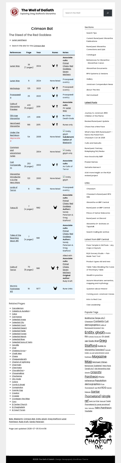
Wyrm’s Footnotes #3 (15, 289)
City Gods (16, 379)
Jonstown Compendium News (99, 84)
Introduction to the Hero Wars (15, 180)
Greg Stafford (54, 419)
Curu (14, 401)
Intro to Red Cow (93, 299)
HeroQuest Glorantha (15, 124)
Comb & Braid (18, 384)
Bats (11, 419)
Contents (98, 321)
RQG (104, 387)
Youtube (88, 411)
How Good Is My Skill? (94, 156)
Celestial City (18, 322)
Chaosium (90, 188)
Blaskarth (67, 142)
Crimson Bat (39, 45)
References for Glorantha (97, 60)
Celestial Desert (19, 328)
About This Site (93, 89)
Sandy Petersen (36, 421)
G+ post (105, 336)
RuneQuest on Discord (96, 218)
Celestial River (18, 339)
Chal (14, 347)
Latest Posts (91, 102)
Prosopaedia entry (68, 81)
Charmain (16, 364)
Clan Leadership (93, 304)
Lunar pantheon (19, 40)
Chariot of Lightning (21, 362)
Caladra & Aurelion (20, 311)
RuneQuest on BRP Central (98, 207)
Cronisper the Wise (21, 398)
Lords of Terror (13, 189)
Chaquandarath (19, 359)
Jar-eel (91, 353)
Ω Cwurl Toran (18, 410)
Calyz (14, 314)
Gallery (89, 79)
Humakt (107, 350)
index (87, 353)
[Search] (108, 13)
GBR (86, 341)
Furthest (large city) (94, 337)
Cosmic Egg (17, 390)
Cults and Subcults (93, 143)
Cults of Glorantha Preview (15, 106)
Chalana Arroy (18, 350)
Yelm (86, 408)
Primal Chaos (66, 64)
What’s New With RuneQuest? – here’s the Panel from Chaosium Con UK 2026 (98, 135)
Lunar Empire (99, 353)
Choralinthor (18, 370)
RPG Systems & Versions (97, 73)
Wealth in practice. (94, 275)
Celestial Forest (19, 333)
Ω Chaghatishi (18, 407)
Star (97, 401)
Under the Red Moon (14, 134)
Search (66, 6)
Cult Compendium (15, 165)
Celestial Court (19, 325)
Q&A (96, 388)
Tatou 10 (14, 207)
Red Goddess (68, 67)
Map (88, 361)
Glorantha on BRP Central (97, 202)
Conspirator (17, 387)
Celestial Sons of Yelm (22, 342)
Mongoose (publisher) (93, 366)
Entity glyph (41, 419)
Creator (15, 393)
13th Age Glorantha (15, 117)
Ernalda (108, 333)
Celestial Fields (19, 331)
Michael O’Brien (100, 362)
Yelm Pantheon (103, 407)
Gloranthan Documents (96, 68)
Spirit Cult (92, 401)
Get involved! (92, 95)
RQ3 (99, 388)
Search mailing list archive (97, 232)
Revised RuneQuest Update (97, 121)
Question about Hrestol (96, 288)
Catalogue (91, 54)
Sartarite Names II (92, 167)
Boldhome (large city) (95, 318)
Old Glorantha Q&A (102, 368)
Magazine (99, 356)
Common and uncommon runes (15, 151)
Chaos (15, 356)
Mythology (15, 88)
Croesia (15, 396)
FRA (86, 336)
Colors (15, 381)
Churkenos (17, 376)
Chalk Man (17, 353)
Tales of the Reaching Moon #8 (15, 238)
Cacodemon (18, 308)
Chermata (17, 367)
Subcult (103, 401)
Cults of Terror (13, 268)
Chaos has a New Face (95, 126)
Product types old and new (98, 261)
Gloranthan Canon (96, 63)
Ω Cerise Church (19, 404)
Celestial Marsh (19, 336)
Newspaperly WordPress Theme (75, 459)
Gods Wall (93, 341)
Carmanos (17, 316)
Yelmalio (91, 408)
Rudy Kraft (24, 421)
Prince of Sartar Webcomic (98, 213)
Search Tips (91, 33)
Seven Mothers (67, 73)
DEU (103, 328)
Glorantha (15, 174)
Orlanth (87, 373)
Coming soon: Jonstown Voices (100, 294)
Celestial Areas (19, 319)
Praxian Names (91, 162)
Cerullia (15, 345)
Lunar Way (15, 66)
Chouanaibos (18, 373)
